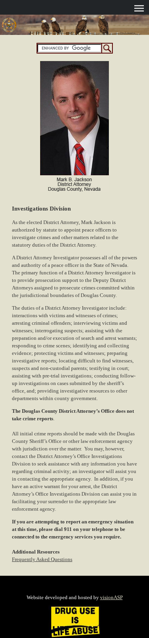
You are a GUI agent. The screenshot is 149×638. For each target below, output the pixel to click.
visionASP (111, 597)
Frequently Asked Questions (42, 559)
